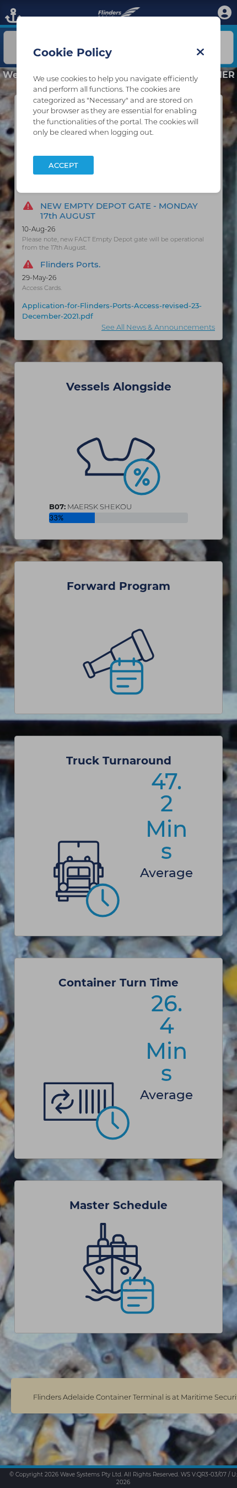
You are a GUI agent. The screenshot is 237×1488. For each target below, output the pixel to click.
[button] (200, 51)
